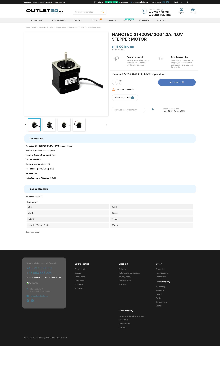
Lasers (159, 294)
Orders (78, 273)
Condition (30, 232)
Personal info (80, 269)
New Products (162, 273)
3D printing (160, 287)
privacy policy (125, 277)
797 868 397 (161, 12)
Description (36, 138)
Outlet (159, 298)
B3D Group (123, 320)
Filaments (160, 290)
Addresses (79, 280)
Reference (30, 196)
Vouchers (79, 284)
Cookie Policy (125, 280)
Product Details (38, 189)
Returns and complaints (129, 273)
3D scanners (161, 302)
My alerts (79, 288)
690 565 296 (162, 15)
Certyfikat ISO (125, 323)
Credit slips (80, 277)
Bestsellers (161, 277)
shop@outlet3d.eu (140, 2)
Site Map (123, 284)
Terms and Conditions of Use (131, 316)
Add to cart (175, 82)
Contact (122, 327)
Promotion (160, 269)
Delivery (122, 269)
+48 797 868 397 (39, 268)
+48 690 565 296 (39, 273)
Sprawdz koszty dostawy (126, 110)
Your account (82, 263)
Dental (159, 306)
